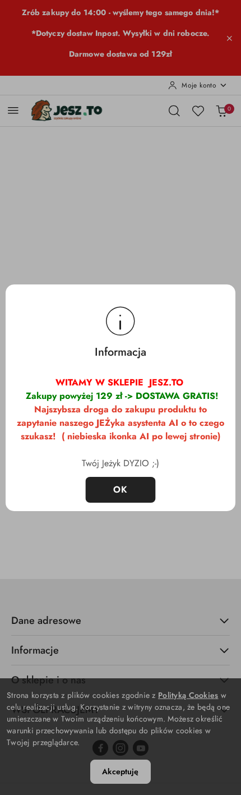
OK (120, 489)
